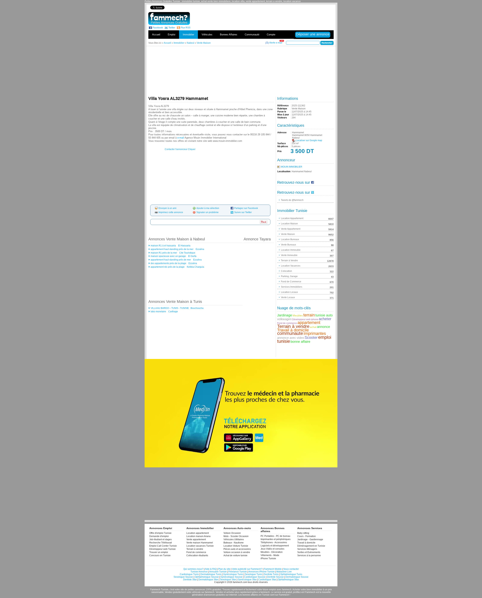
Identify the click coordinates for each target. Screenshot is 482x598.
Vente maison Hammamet (199, 542)
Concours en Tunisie (160, 555)
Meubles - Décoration (272, 552)
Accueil (156, 34)
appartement (308, 322)
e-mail (180, 137)
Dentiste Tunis (271, 574)
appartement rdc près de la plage (168, 267)
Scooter (311, 337)
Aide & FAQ (211, 569)
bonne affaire (300, 342)
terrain (309, 315)
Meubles (298, 315)
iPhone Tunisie (268, 558)
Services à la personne (309, 555)
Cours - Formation (306, 536)
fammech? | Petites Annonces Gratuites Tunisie (169, 18)
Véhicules (207, 34)
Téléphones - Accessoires (274, 542)
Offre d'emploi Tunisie (160, 533)
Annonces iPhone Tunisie (261, 571)
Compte (271, 34)
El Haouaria (184, 245)
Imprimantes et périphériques (276, 539)
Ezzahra (199, 249)
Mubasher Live (284, 571)
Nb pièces (282, 146)
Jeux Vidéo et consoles (272, 549)
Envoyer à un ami (167, 208)
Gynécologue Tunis (233, 574)
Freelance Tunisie (237, 571)
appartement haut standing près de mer (171, 259)
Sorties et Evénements (308, 552)
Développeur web (301, 319)
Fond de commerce (287, 323)
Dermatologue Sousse (296, 577)
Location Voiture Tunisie (235, 546)
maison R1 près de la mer (164, 252)
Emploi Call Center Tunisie (163, 546)
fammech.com (240, 582)
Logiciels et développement (275, 545)
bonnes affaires (250, 594)
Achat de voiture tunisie (235, 555)
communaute (290, 333)
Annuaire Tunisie (218, 571)
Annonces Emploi (160, 528)
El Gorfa (192, 256)
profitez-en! (299, 592)
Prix (279, 151)
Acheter (296, 589)
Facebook (158, 27)
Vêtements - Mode (270, 555)
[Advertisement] (268, 7)
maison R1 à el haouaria (163, 245)
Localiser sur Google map (309, 140)
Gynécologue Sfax (247, 579)
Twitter (172, 27)
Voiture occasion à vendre (236, 552)
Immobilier (188, 34)
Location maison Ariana (198, 536)
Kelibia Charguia (195, 267)
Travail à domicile (293, 330)
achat (313, 326)
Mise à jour (283, 114)
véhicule (196, 592)
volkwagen (284, 319)
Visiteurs (282, 117)
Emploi (171, 34)
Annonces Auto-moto (237, 528)
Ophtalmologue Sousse (207, 577)
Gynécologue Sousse (231, 577)
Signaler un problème (207, 212)
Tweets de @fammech (292, 200)
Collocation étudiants (197, 555)
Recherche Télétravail (160, 542)
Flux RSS (185, 27)
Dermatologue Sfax (208, 579)
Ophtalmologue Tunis (291, 574)
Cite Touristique (187, 252)
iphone (314, 319)
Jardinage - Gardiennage (310, 539)
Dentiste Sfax (190, 579)
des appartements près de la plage (168, 263)
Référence (283, 105)
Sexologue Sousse (183, 577)
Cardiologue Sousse (254, 577)
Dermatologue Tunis (211, 574)
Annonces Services (309, 528)
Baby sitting (303, 533)
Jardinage (284, 315)
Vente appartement (196, 539)
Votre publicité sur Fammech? (247, 569)
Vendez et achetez (225, 592)
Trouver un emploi (158, 552)
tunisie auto (324, 315)
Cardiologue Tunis (189, 574)
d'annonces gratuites (214, 594)
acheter (325, 319)
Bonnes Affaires (228, 34)
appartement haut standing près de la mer (172, 249)
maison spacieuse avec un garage (168, 256)
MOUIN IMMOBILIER (291, 166)
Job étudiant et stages (160, 539)
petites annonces (196, 589)
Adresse (282, 132)
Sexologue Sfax (228, 579)
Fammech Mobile (273, 569)
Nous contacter (291, 569)
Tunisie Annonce (199, 571)
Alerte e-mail (275, 42)
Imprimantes (315, 333)
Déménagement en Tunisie (311, 546)
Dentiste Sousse (275, 577)
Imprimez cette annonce (171, 212)
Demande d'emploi (159, 536)
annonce (323, 327)
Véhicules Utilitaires (233, 539)
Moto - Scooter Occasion (236, 536)
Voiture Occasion (232, 533)
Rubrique (282, 108)
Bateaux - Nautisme (233, 542)
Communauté (252, 34)
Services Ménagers (307, 549)
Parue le (281, 111)
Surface (281, 143)
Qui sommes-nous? (193, 569)
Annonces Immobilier (200, 528)
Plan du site (224, 569)
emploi (272, 589)
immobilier (317, 589)
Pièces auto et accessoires (237, 549)
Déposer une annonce (312, 34)
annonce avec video (290, 337)
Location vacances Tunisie (200, 546)
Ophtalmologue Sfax (288, 579)
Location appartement (197, 533)
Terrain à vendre (293, 326)
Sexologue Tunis (253, 574)
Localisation (283, 171)
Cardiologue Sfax (267, 579)
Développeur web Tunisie (162, 549)
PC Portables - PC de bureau (275, 536)
